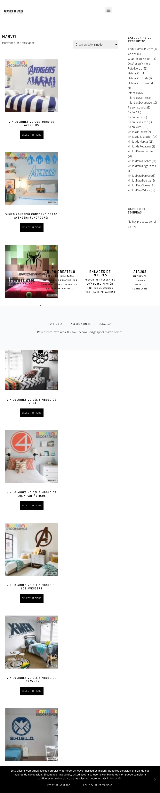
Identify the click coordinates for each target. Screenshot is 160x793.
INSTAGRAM (105, 323)
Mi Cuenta (140, 276)
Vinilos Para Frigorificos (142, 166)
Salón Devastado (138, 122)
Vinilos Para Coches (139, 161)
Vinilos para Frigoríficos (60, 280)
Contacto (140, 284)
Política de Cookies (100, 288)
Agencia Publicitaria (60, 276)
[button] (108, 10)
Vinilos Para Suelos (139, 185)
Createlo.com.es (112, 332)
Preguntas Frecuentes (100, 279)
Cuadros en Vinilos (139, 59)
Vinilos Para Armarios (140, 151)
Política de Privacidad (100, 292)
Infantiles (133, 93)
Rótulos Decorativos (60, 288)
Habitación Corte (138, 78)
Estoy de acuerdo (58, 785)
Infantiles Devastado (140, 102)
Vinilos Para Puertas (139, 180)
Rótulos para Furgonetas (60, 284)
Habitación (134, 73)
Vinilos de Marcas (138, 141)
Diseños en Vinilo (138, 63)
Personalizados (137, 107)
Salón (131, 112)
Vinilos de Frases (137, 132)
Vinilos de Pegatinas (139, 146)
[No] (155, 779)
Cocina (132, 54)
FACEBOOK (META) (81, 323)
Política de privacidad (98, 785)
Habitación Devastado (141, 83)
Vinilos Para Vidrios (139, 190)
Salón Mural (135, 127)
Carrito (140, 280)
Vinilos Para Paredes (140, 175)
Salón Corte (135, 117)
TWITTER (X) (56, 323)
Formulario (140, 288)
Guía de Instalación (100, 283)
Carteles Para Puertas (140, 49)
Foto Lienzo (135, 68)
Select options (31, 134)
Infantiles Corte (137, 98)
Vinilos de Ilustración (140, 136)
